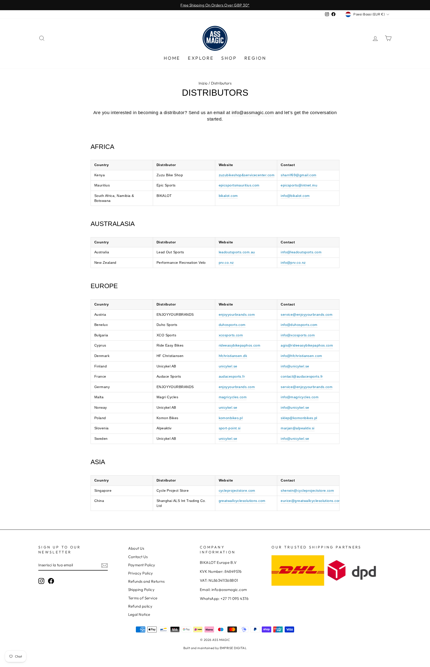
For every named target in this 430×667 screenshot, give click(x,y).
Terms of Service (143, 598)
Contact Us (138, 556)
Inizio (203, 83)
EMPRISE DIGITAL (233, 648)
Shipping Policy (141, 589)
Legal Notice (139, 614)
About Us (136, 548)
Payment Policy (141, 565)
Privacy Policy (140, 573)
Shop (229, 58)
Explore (201, 58)
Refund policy (140, 606)
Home (172, 58)
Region (255, 58)
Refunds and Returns (146, 581)
